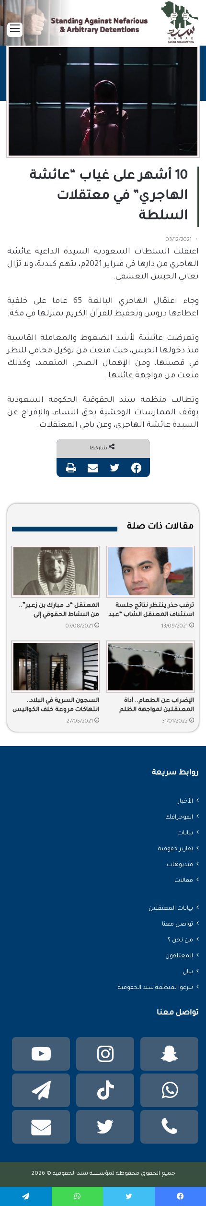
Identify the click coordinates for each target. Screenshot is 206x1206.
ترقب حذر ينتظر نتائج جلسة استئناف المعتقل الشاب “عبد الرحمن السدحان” (151, 611)
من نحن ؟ (180, 940)
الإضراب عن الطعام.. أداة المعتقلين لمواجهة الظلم (156, 705)
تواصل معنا (177, 924)
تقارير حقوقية (175, 849)
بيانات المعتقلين (171, 908)
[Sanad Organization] (103, 30)
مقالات (183, 881)
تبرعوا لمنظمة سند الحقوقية (155, 988)
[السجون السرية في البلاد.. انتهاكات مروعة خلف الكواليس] (55, 666)
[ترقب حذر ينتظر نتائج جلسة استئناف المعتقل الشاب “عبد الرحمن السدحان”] (150, 571)
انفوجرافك (179, 817)
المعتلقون (179, 956)
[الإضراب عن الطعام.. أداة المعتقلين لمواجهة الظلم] (150, 666)
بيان (188, 972)
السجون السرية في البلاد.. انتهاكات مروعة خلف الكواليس (55, 705)
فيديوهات (180, 865)
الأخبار (185, 801)
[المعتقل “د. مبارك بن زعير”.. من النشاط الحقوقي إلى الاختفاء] (55, 571)
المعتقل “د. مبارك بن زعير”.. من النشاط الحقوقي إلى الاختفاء (59, 611)
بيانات (185, 833)
